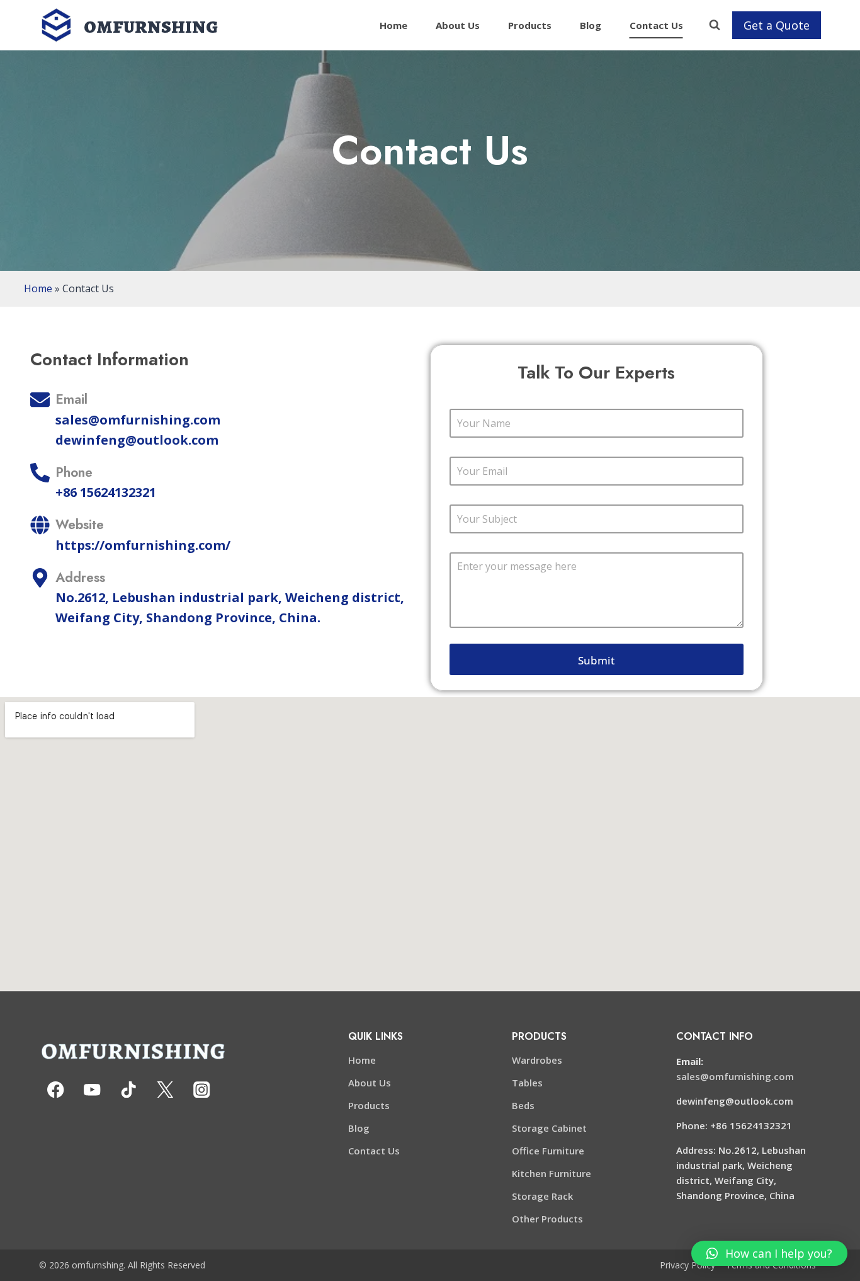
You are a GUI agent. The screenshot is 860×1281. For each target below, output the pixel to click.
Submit (596, 660)
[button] (769, 1253)
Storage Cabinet (549, 1128)
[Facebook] (55, 1090)
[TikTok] (128, 1090)
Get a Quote (777, 25)
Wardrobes (537, 1060)
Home (393, 25)
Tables (527, 1082)
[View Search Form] (714, 25)
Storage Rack (542, 1196)
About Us (458, 25)
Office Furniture (548, 1150)
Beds (523, 1105)
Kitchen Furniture (551, 1173)
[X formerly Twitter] (165, 1090)
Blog (590, 25)
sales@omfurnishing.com (735, 1076)
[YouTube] (92, 1090)
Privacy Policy (687, 1265)
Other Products (547, 1218)
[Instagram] (201, 1090)
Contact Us (656, 25)
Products (530, 25)
